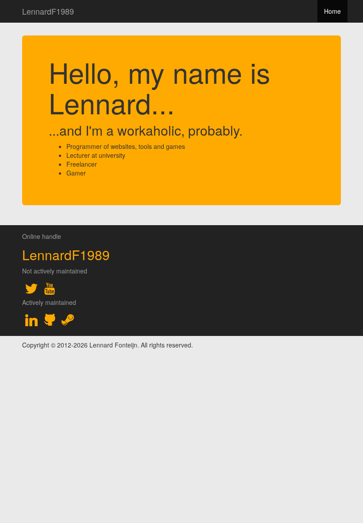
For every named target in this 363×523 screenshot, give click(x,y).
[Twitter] (31, 289)
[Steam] (68, 320)
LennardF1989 (48, 11)
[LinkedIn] (31, 320)
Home (332, 11)
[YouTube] (49, 289)
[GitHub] (49, 320)
